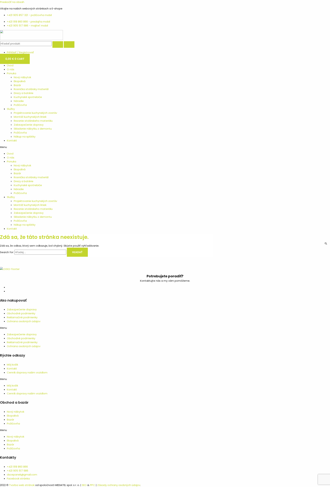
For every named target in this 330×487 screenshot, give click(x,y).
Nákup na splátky (24, 136)
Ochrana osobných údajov (23, 321)
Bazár (17, 85)
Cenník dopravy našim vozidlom (27, 372)
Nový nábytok (22, 77)
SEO (84, 485)
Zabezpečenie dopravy (28, 124)
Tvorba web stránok (22, 485)
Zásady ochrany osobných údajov (118, 485)
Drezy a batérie (23, 93)
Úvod (10, 65)
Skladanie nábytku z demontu (33, 128)
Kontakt (12, 140)
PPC (92, 485)
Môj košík (12, 364)
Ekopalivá (19, 81)
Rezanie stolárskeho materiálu (33, 121)
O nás (10, 69)
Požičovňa (20, 105)
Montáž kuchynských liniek (30, 117)
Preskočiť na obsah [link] (12, 2)
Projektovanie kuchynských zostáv (35, 113)
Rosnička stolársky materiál (31, 89)
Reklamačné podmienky (22, 317)
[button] (165, 147)
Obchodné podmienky (21, 313)
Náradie (19, 101)
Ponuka (11, 73)
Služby (11, 109)
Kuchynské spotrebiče (28, 97)
